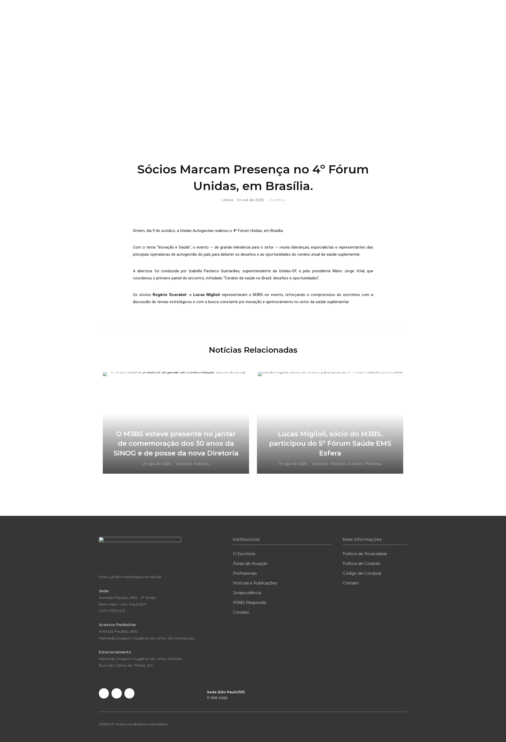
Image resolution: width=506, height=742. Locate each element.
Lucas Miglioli (206, 294)
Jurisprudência (354, 24)
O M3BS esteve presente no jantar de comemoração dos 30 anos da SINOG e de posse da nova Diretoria (176, 443)
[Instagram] (129, 693)
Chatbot (379, 24)
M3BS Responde (322, 24)
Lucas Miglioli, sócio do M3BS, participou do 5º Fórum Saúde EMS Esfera (330, 443)
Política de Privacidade (365, 553)
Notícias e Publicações (284, 24)
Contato (398, 24)
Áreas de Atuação (215, 24)
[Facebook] (104, 693)
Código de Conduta (362, 573)
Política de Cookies (361, 563)
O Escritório (185, 24)
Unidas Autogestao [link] (197, 230)
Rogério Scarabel (169, 294)
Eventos (277, 199)
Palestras (373, 463)
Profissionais (248, 24)
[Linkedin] (116, 693)
